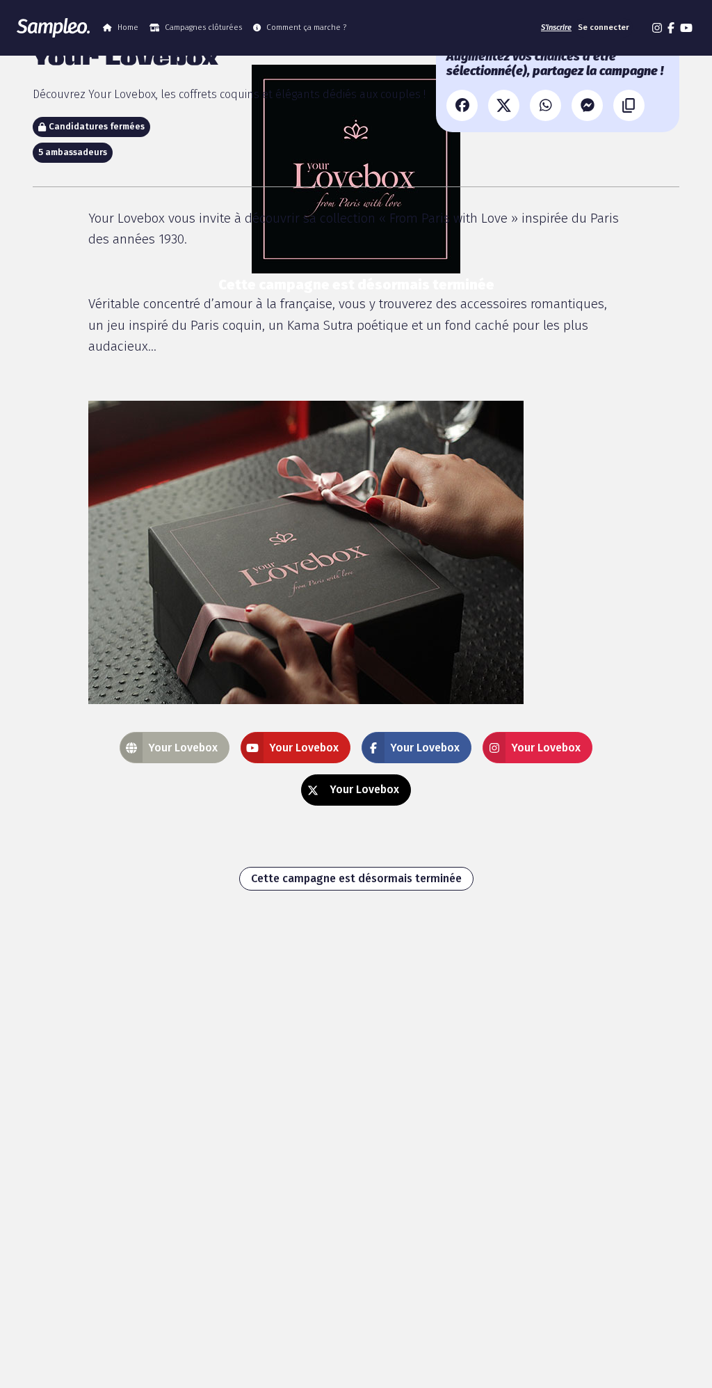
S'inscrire (556, 27)
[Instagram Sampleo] (657, 27)
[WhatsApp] (545, 105)
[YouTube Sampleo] (686, 27)
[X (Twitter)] (503, 105)
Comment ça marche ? (306, 27)
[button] (641, 28)
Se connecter (603, 27)
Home (128, 27)
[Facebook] (462, 105)
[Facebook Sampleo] (671, 27)
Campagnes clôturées (203, 27)
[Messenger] (587, 105)
